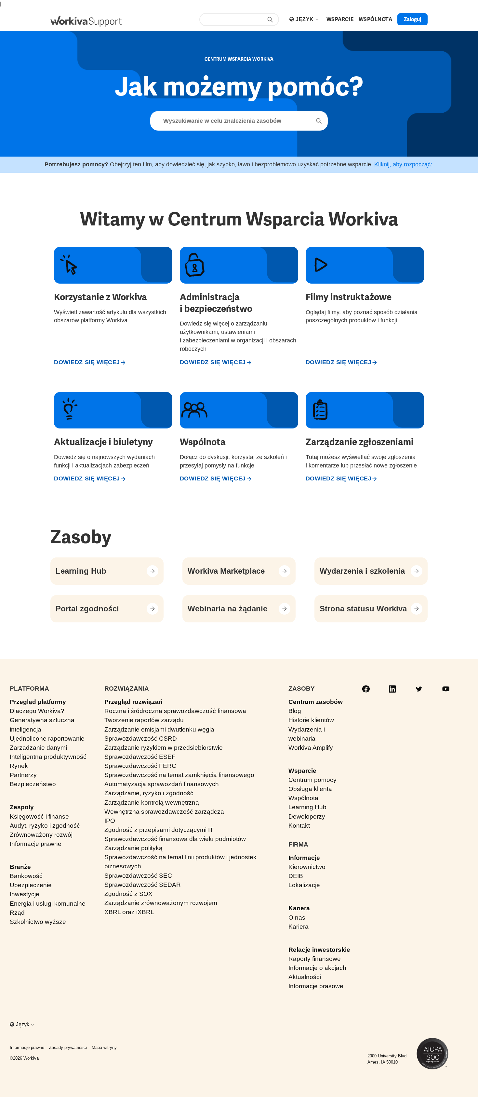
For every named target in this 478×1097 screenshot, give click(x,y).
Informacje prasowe (315, 986)
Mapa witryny (104, 1047)
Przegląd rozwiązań (133, 701)
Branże (20, 866)
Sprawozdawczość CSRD (140, 738)
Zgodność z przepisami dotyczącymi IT (159, 829)
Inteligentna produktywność (48, 756)
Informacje (304, 857)
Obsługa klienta (310, 788)
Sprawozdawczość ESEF (140, 756)
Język (305, 19)
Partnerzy (23, 775)
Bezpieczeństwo (33, 784)
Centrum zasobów (315, 701)
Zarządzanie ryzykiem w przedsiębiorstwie (163, 747)
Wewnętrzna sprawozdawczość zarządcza (164, 811)
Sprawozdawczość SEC (138, 875)
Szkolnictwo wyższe (38, 921)
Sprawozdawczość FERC (140, 765)
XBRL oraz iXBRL (129, 912)
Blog (294, 711)
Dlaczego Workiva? (37, 711)
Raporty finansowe (314, 958)
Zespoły (22, 807)
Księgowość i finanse (39, 816)
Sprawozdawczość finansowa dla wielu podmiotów (175, 839)
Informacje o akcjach (317, 967)
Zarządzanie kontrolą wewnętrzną (151, 802)
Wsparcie (302, 770)
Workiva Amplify (310, 747)
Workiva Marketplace (226, 571)
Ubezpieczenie (31, 885)
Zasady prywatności (68, 1047)
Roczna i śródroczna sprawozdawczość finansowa (175, 711)
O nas (296, 917)
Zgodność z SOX (128, 893)
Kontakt (299, 825)
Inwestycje (24, 894)
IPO (109, 820)
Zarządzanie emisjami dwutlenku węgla (159, 729)
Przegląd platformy (38, 701)
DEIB (295, 876)
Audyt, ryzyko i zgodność (45, 825)
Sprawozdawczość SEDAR (142, 884)
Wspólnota (303, 798)
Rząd (17, 912)
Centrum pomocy (312, 779)
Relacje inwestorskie (319, 949)
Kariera (299, 908)
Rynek (19, 765)
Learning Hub (81, 571)
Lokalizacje (304, 885)
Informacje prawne (35, 843)
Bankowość (26, 876)
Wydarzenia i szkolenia (362, 571)
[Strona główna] (86, 21)
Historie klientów (311, 720)
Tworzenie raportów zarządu (144, 720)
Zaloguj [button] (412, 19)
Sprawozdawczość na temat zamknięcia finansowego (179, 775)
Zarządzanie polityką (133, 848)
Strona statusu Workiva (363, 608)
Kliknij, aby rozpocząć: (403, 164)
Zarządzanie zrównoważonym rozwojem (160, 902)
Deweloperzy (306, 816)
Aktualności (304, 977)
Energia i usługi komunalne (48, 903)
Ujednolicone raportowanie (47, 738)
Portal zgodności (87, 608)
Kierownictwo (306, 866)
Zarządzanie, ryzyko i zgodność (148, 793)
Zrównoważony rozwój (41, 834)
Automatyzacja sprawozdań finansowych (161, 784)
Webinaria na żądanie (227, 608)
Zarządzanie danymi (38, 747)
